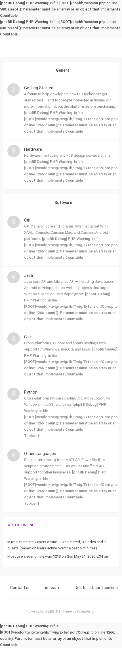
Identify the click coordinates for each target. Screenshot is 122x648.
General (63, 70)
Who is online (20, 525)
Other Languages (40, 453)
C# (27, 220)
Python (30, 392)
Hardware (33, 149)
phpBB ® (51, 611)
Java (28, 275)
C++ (28, 336)
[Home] (61, 47)
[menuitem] (109, 47)
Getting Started (38, 87)
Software (63, 202)
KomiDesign (86, 611)
